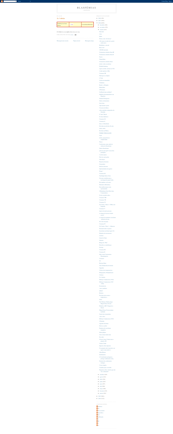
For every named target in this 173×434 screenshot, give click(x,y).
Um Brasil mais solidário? (105, 92)
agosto (101, 377)
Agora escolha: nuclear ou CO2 (107, 68)
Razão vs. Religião (103, 85)
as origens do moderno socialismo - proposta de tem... (107, 218)
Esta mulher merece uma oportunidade (105, 188)
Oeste (100, 299)
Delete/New (102, 87)
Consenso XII (102, 73)
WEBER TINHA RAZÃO (105, 133)
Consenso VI (102, 202)
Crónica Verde (102, 343)
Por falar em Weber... (104, 131)
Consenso (101, 258)
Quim (100, 36)
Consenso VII (102, 200)
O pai (100, 135)
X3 (100, 261)
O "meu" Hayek (103, 114)
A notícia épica (103, 155)
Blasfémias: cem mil (104, 45)
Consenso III (102, 249)
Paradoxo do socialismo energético (105, 329)
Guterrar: (101, 240)
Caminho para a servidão (105, 367)
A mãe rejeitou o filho (104, 71)
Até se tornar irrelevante (105, 334)
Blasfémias (86, 7)
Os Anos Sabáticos (103, 116)
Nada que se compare (104, 75)
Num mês (101, 31)
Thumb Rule (102, 59)
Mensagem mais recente (62, 41)
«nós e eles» (102, 316)
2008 (99, 18)
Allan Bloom (102, 352)
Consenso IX (102, 173)
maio (101, 384)
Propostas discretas (103, 162)
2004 (99, 398)
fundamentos (102, 354)
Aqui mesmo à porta (104, 105)
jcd (97, 423)
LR (97, 419)
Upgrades (101, 268)
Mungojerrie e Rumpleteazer (106, 272)
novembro (102, 27)
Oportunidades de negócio (105, 169)
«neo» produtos (103, 288)
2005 (99, 396)
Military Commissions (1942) (106, 279)
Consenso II (102, 252)
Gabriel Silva (100, 413)
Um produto (102, 164)
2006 (99, 23)
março (101, 388)
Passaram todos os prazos (105, 228)
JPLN (98, 415)
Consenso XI (102, 119)
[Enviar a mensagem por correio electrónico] (75, 34)
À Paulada (101, 321)
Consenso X (102, 121)
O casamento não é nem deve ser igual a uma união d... (107, 349)
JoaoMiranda (100, 417)
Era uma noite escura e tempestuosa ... (104, 296)
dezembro (102, 25)
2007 (99, 20)
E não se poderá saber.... (105, 195)
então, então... (102, 128)
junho (101, 381)
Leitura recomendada (104, 80)
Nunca (100, 142)
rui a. (98, 425)
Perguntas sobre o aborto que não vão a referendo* (107, 370)
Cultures (101, 275)
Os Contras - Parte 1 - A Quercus (107, 226)
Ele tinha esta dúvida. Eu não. (106, 126)
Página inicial (76, 41)
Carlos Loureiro (101, 410)
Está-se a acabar (103, 326)
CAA (98, 408)
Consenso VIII (102, 197)
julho (101, 379)
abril (101, 386)
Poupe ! (101, 171)
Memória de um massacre (105, 233)
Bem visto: (102, 47)
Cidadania (101, 82)
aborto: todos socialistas (105, 64)
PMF (98, 421)
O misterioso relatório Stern (106, 61)
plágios (101, 290)
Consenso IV (102, 224)
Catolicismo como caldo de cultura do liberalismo (106, 145)
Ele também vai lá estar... (105, 182)
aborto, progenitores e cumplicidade (104, 138)
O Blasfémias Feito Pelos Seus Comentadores (106, 192)
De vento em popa (103, 221)
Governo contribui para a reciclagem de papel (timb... (106, 179)
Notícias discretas (103, 166)
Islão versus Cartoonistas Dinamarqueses (105, 255)
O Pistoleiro (102, 90)
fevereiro (102, 391)
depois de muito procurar (105, 211)
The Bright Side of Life (105, 176)
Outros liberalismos (104, 148)
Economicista (102, 286)
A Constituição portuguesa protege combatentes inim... (106, 358)
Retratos (101, 293)
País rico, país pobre (104, 157)
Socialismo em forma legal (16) (106, 231)
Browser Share (102, 263)
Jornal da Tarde (103, 238)
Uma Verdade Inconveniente (106, 265)
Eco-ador (101, 337)
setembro (102, 374)
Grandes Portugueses (104, 98)
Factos (100, 57)
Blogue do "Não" (103, 242)
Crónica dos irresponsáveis (105, 270)
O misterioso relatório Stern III (106, 52)
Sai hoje (101, 247)
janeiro (101, 393)
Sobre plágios (102, 332)
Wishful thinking (103, 66)
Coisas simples (103, 365)
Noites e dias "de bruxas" (105, 38)
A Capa (101, 78)
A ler (100, 34)
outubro (102, 29)
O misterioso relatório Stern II (106, 54)
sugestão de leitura (103, 323)
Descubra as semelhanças (105, 245)
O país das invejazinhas (105, 314)
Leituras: (101, 235)
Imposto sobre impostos (105, 346)
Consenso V (102, 208)
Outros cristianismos (104, 101)
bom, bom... (102, 103)
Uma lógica (102, 159)
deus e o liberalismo (104, 124)
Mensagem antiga (89, 41)
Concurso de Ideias (104, 108)
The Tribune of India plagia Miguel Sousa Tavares (106, 302)
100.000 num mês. (103, 50)
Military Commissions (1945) (106, 319)
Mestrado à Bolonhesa (104, 184)
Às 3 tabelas (102, 277)
